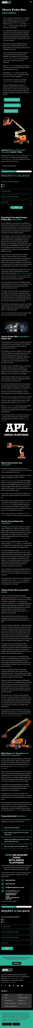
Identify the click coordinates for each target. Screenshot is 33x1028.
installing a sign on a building (20, 275)
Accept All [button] (16, 1024)
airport (3, 390)
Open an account (23, 997)
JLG (16, 543)
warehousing (8, 390)
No (3, 187)
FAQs (6, 997)
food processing (17, 390)
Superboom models (10, 406)
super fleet (19, 580)
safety (19, 597)
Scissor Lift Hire (20, 978)
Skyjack (26, 502)
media (23, 390)
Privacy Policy (22, 1003)
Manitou (3, 504)
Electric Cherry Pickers (7, 399)
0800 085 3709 (9, 65)
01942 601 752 (10, 884)
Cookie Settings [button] (7, 1024)
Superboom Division (21, 402)
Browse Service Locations (8, 982)
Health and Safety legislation (11, 58)
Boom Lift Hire (11, 978)
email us (12, 73)
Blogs (20, 995)
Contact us (21, 1000)
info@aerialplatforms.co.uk (15, 887)
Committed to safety (10, 1003)
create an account (8, 81)
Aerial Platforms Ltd (12, 895)
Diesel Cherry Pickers (21, 399)
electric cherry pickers (25, 550)
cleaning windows (21, 273)
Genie (10, 504)
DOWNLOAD (16, 963)
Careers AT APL (9, 1000)
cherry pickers (16, 24)
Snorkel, (12, 543)
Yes (4, 184)
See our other (17, 810)
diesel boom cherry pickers (11, 481)
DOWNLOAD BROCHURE (11, 1006)
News (6, 995)
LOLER (16, 603)
